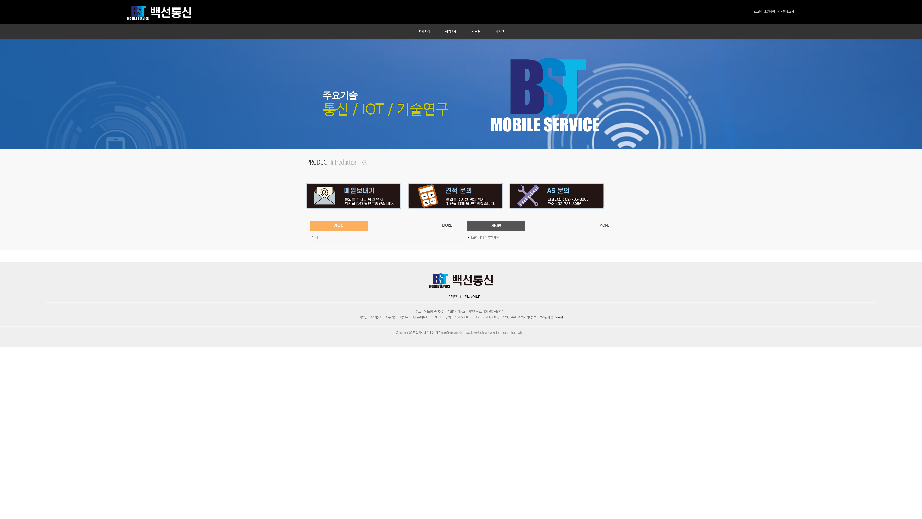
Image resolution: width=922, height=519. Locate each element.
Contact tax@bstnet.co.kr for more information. (492, 333)
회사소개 (424, 31)
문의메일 (450, 297)
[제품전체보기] (362, 162)
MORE (446, 226)
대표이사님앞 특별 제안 (484, 238)
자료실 (476, 31)
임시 (315, 238)
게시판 (499, 31)
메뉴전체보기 (473, 297)
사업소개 (450, 31)
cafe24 (559, 317)
